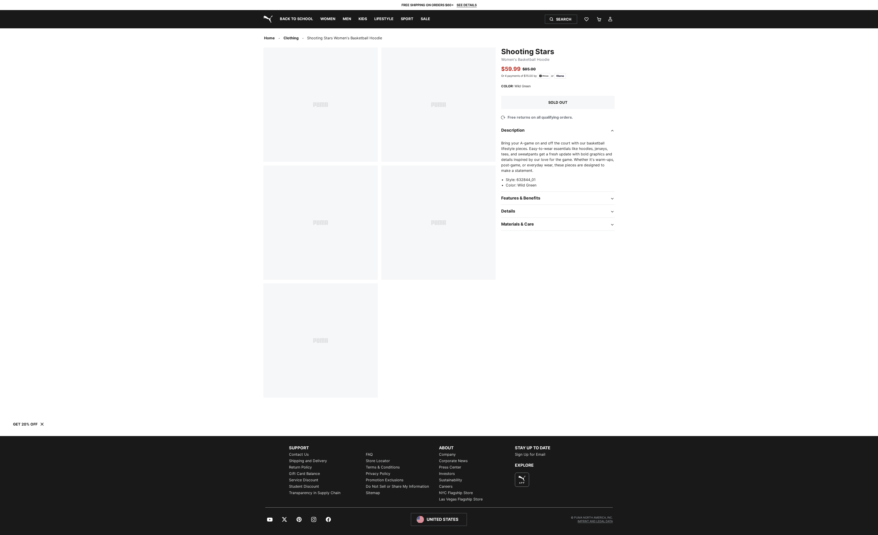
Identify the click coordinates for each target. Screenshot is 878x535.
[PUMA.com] (267, 19)
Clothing (291, 38)
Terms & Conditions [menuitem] (383, 467)
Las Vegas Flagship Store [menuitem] (461, 499)
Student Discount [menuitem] (304, 486)
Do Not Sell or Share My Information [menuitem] (397, 486)
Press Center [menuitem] (450, 467)
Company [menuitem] (447, 454)
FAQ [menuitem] (369, 454)
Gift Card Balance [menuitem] (304, 473)
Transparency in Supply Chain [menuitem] (314, 492)
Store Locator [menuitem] (378, 460)
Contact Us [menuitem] (299, 454)
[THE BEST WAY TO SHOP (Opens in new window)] (522, 480)
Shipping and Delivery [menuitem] (308, 460)
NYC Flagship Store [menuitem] (456, 492)
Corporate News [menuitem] (453, 460)
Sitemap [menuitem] (373, 492)
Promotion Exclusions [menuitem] (384, 480)
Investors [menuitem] (447, 473)
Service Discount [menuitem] (303, 480)
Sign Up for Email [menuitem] (530, 454)
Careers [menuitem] (445, 486)
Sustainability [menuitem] (450, 480)
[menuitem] (296, 19)
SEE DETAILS (467, 5)
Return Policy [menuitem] (300, 467)
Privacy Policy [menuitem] (378, 473)
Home (269, 38)
